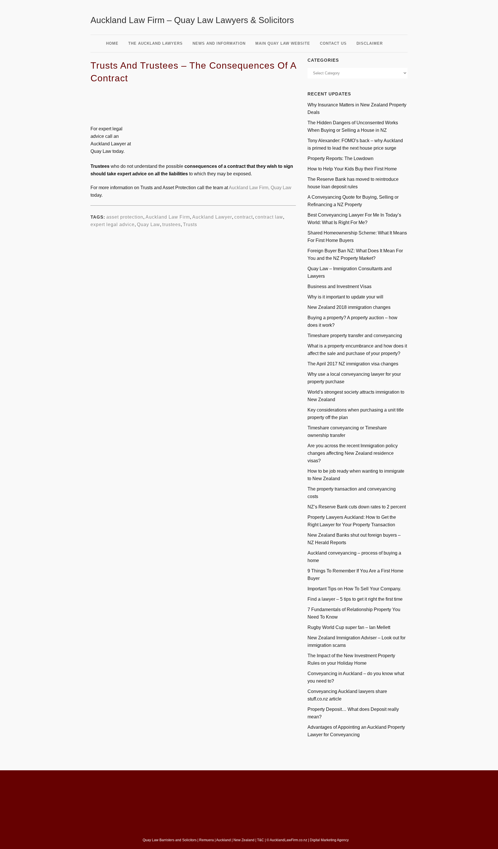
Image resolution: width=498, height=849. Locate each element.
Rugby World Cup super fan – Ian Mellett (349, 627)
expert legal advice (112, 224)
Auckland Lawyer (212, 217)
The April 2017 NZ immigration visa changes (353, 363)
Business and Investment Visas (339, 286)
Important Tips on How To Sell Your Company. (354, 588)
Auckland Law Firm (168, 217)
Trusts (190, 224)
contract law (269, 217)
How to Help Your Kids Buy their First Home (352, 168)
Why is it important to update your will (345, 296)
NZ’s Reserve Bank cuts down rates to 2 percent (357, 506)
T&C (260, 840)
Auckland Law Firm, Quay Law (260, 187)
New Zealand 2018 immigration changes (349, 307)
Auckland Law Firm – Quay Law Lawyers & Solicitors (192, 20)
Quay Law (148, 224)
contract (243, 217)
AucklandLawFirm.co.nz (288, 840)
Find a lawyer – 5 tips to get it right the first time (355, 599)
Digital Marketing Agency (330, 840)
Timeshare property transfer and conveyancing (355, 335)
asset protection (124, 217)
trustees (171, 224)
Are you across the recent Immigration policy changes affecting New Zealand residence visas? (353, 453)
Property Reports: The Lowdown (340, 158)
